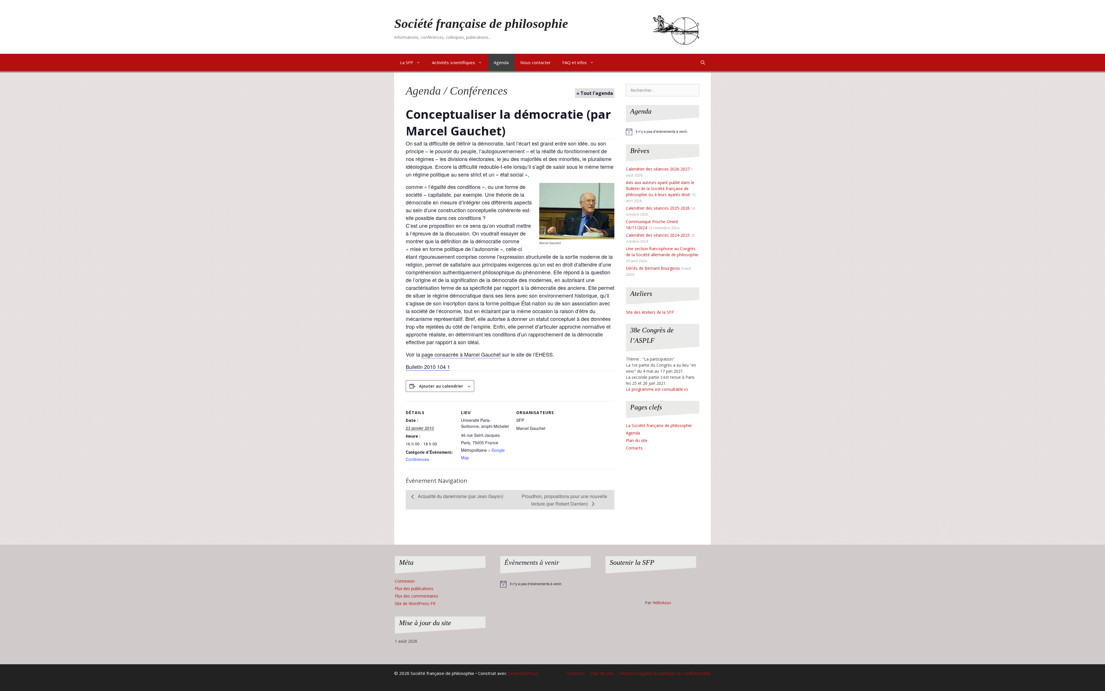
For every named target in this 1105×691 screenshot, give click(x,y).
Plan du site (636, 440)
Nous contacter (535, 62)
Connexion (405, 581)
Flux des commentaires (416, 596)
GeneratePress (523, 673)
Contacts (634, 448)
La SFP (406, 62)
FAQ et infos (574, 62)
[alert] (662, 131)
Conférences (417, 459)
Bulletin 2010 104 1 (428, 366)
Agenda (501, 62)
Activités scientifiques (453, 62)
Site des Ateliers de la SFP (650, 312)
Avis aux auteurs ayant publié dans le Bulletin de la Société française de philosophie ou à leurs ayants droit (660, 188)
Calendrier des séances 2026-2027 (658, 169)
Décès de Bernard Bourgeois (653, 268)
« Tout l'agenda (594, 93)
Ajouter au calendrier (441, 386)
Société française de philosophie (481, 23)
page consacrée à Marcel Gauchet (461, 354)
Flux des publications (414, 588)
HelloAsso (661, 602)
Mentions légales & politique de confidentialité (665, 673)
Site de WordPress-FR (415, 603)
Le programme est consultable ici (657, 389)
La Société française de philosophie (659, 425)
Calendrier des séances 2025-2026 (658, 208)
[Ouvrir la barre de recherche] (703, 62)
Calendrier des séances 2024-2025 (658, 235)
